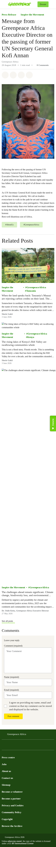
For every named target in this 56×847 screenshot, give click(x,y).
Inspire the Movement (32, 14)
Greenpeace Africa (17, 734)
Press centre (8, 757)
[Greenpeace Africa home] (22, 4)
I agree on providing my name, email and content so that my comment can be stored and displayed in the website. (30, 706)
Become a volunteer (12, 791)
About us (6, 771)
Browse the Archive (12, 826)
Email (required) (11, 690)
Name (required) (11, 677)
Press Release (9, 14)
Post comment (13, 716)
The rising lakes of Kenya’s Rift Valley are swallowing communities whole (24, 343)
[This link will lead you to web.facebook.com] (15, 745)
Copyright (7, 819)
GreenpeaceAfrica (36, 287)
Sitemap (6, 785)
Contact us (7, 778)
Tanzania (31, 291)
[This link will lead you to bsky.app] (26, 745)
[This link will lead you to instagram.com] (20, 745)
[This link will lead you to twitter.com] (3, 745)
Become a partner (11, 798)
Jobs (4, 764)
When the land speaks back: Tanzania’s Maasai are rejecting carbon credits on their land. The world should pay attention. (26, 297)
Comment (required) (13, 646)
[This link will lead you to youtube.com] (9, 745)
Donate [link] (43, 4)
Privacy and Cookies (13, 805)
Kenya (30, 337)
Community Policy (11, 812)
